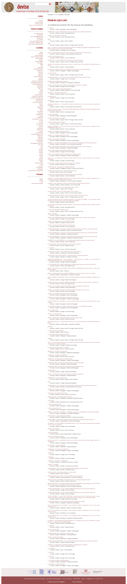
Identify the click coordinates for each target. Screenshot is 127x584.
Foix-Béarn (40, 111)
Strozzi (41, 158)
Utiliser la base (39, 23)
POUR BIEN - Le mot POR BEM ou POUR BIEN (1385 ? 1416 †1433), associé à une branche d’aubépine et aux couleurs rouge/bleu (74, 424)
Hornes (41, 116)
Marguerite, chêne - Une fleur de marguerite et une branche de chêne (65, 362)
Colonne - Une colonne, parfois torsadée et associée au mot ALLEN (65, 174)
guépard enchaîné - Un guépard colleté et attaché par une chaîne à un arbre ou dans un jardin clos (73, 282)
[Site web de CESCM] (75, 574)
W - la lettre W (51, 548)
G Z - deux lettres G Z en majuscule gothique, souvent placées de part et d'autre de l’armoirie (72, 264)
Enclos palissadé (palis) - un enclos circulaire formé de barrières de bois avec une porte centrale (72, 229)
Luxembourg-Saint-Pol (37, 134)
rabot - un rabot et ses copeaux (56, 436)
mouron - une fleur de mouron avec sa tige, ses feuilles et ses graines (65, 374)
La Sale (41, 122)
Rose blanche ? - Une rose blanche (56, 445)
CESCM (41, 180)
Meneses (40, 137)
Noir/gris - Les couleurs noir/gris (56, 389)
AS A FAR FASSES (52, 73)
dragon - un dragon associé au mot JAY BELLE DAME (61, 221)
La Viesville (40, 125)
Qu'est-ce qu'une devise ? (36, 25)
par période (40, 38)
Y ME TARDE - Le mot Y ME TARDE (56, 564)
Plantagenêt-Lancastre (37, 143)
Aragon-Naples (39, 61)
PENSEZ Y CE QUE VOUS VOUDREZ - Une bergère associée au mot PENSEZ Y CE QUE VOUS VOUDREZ (73, 412)
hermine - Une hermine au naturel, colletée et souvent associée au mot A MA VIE (68, 286)
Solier (41, 157)
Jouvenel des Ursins (37, 119)
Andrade (40, 54)
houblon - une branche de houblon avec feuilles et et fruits (63, 297)
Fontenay (40, 113)
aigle (49, 39)
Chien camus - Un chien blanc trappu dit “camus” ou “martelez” (64, 163)
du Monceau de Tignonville (35, 170)
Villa (42, 164)
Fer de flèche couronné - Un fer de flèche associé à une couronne (64, 251)
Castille (41, 93)
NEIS (49, 381)
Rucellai (41, 149)
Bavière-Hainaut (38, 69)
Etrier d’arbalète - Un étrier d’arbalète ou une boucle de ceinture (64, 244)
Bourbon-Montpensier (37, 82)
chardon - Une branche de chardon (57, 139)
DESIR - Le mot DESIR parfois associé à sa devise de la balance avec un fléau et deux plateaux (71, 217)
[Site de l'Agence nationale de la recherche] (31, 573)
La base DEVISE (39, 22)
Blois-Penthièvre (38, 76)
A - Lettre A (50, 28)
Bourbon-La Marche (37, 81)
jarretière (50, 326)
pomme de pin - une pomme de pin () (59, 416)
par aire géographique (37, 36)
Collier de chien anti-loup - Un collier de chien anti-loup (62, 170)
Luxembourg (39, 132)
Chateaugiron (39, 101)
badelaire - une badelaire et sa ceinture (58, 81)
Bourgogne (40, 85)
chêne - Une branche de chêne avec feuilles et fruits (61, 150)
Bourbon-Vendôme (38, 84)
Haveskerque (39, 114)
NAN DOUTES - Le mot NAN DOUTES (57, 378)
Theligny (40, 160)
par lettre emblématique (36, 42)
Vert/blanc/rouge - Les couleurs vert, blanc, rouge (60, 533)
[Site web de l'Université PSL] (52, 574)
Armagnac (40, 63)
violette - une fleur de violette (55, 537)
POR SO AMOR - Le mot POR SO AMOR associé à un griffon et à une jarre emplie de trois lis (71, 419)
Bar (42, 66)
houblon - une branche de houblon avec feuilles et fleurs (62, 293)
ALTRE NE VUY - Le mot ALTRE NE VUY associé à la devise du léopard (65, 60)
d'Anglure (40, 169)
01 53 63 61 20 (98, 579)
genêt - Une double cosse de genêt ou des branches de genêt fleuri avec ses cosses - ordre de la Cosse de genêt (74, 268)
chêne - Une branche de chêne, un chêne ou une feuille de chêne (64, 154)
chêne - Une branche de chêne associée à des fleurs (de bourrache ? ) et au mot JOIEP (69, 146)
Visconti (41, 166)
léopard (50, 338)
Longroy (41, 131)
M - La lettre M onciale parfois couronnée (58, 347)
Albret (41, 52)
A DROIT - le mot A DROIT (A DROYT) (57, 35)
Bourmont (40, 87)
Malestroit (40, 136)
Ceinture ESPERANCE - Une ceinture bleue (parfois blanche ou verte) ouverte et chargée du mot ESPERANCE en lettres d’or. (74, 126)
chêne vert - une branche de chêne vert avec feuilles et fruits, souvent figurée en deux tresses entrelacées (74, 158)
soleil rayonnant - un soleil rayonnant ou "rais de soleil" (62, 472)
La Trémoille (39, 123)
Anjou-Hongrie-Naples (37, 57)
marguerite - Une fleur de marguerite (57, 355)
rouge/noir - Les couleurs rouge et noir (58, 460)
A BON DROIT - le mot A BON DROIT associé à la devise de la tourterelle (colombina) (69, 31)
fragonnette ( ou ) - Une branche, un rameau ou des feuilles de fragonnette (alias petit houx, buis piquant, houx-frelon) (74, 259)
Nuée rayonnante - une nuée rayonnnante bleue (60, 397)
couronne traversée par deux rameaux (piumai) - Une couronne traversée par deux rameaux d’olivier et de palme (74, 205)
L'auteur (40, 20)
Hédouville (40, 117)
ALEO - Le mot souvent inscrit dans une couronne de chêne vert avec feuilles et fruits (69, 52)
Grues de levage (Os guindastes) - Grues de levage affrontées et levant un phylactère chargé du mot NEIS (74, 277)
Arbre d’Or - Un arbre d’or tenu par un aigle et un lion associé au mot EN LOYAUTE (69, 69)
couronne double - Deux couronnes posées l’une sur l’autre (63, 187)
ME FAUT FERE (51, 370)
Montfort (40, 142)
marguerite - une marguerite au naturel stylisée (60, 359)
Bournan (40, 88)
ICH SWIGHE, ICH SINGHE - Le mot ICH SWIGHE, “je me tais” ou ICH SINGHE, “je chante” (70, 306)
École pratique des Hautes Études (34, 579)
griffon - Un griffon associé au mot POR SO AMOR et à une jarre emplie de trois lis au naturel (71, 273)
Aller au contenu (63, 1)
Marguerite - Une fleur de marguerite (57, 351)
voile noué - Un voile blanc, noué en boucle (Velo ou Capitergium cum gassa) (67, 544)
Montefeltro (39, 140)
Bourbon (40, 79)
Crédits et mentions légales (56, 582)
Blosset (41, 78)
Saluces (41, 152)
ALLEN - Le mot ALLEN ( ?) (55, 56)
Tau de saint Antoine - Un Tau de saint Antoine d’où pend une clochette (66, 501)
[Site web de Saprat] (64, 574)
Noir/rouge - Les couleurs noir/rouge (57, 393)
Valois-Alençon (39, 163)
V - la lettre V (51, 525)
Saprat (41, 179)
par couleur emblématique (35, 44)
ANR (42, 182)
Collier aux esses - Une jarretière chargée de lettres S (61, 167)
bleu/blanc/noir (52, 96)
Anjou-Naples (39, 58)
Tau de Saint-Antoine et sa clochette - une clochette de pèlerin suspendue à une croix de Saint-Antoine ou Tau (74, 505)
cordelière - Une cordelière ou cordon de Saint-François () (69, 183)
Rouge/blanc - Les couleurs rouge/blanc (58, 449)
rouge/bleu (51, 453)
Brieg (41, 90)
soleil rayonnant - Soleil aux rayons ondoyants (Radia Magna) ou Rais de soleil (68, 468)
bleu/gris (50, 100)
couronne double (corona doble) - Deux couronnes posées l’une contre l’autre (68, 195)
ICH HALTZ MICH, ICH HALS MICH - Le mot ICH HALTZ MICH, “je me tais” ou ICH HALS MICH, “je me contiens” (74, 301)
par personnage (38, 33)
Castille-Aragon (39, 95)
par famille (40, 35)
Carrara (41, 92)
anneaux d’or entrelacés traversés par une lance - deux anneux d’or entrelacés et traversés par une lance (74, 64)
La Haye (41, 120)
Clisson (41, 104)
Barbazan (40, 67)
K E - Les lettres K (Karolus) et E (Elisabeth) (58, 334)
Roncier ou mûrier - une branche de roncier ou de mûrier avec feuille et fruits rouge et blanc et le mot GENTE (74, 440)
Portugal (40, 145)
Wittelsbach (39, 167)
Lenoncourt (40, 129)
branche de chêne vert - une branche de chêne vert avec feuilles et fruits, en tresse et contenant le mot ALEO (74, 104)
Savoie (41, 154)
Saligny (41, 151)
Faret (41, 110)
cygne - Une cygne (52, 213)
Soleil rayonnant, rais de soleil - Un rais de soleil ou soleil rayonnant (65, 476)
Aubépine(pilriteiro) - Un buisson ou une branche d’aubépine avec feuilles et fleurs (69, 77)
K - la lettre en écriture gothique (56, 330)
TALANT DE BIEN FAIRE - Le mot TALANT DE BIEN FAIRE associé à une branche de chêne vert (71, 488)
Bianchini (40, 75)
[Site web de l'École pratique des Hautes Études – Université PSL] (42, 574)
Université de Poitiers (37, 183)
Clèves (41, 105)
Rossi (41, 148)
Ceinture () (56, 118)
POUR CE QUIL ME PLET (54, 429)
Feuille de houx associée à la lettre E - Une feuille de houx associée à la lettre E (68, 255)
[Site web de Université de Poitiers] (85, 574)
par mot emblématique (36, 41)
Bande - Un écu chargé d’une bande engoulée (59, 89)
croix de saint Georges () (58, 209)
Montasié (40, 139)
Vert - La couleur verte (53, 529)
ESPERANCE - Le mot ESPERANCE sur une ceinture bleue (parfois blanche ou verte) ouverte (71, 240)
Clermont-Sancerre (38, 102)
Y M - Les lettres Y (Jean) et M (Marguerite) (58, 560)
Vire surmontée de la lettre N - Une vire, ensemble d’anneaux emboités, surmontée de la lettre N (72, 541)
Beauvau (40, 72)
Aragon (41, 60)
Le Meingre (40, 128)
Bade (41, 64)
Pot (42, 146)
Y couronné (51, 552)
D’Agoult (40, 108)
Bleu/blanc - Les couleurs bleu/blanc (57, 92)
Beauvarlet (40, 70)
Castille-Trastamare (37, 96)
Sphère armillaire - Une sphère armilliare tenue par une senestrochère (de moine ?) (69, 479)
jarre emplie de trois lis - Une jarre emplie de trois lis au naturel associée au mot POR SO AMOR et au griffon (74, 322)
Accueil (56, 14)
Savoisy (41, 155)
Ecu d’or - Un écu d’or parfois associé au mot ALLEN (61, 225)
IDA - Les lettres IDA (53, 310)
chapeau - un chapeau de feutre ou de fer (58, 131)
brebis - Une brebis (53, 114)
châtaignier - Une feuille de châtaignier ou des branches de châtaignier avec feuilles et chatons (72, 143)
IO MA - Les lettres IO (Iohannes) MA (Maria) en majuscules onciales (65, 317)
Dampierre (40, 107)
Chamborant (39, 99)
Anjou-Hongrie (39, 55)
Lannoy (41, 126)
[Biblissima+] (97, 573)
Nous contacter (77, 582)
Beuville (41, 73)
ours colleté (51, 400)
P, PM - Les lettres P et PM (54, 404)
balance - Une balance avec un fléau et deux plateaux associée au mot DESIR (67, 85)
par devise (40, 39)
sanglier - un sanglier (53, 464)
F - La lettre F (51, 248)
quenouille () (53, 432)
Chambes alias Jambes (37, 98)
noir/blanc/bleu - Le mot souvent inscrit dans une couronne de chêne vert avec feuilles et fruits (72, 385)
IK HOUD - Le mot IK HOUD (55, 314)
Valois (41, 161)
